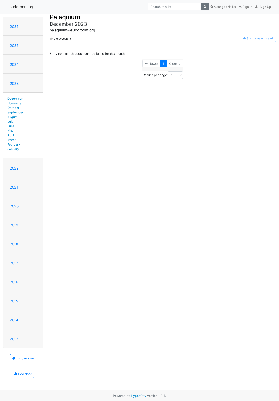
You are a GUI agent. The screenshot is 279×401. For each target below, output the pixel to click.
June (10, 126)
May (10, 130)
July (10, 121)
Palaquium (65, 17)
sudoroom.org (22, 6)
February (13, 144)
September (15, 112)
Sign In (247, 7)
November (14, 103)
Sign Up (265, 7)
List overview (24, 358)
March (11, 140)
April (10, 135)
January (13, 149)
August (12, 117)
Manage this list (224, 7)
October (13, 108)
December (15, 98)
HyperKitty (138, 396)
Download (24, 374)
